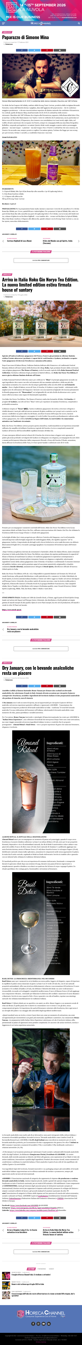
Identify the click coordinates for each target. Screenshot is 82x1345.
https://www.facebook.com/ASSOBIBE (24, 1205)
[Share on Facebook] (22, 50)
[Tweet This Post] (34, 50)
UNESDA (60, 1198)
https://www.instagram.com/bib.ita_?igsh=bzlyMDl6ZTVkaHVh (34, 1208)
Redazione (9, 44)
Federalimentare (15, 1198)
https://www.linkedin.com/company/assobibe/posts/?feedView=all (34, 1210)
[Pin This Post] (47, 50)
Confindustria (43, 1196)
